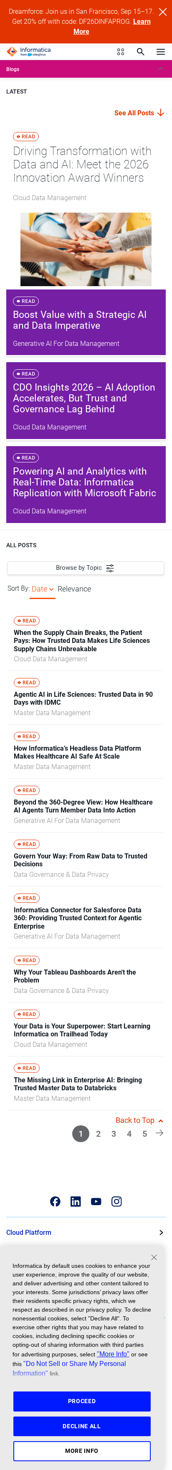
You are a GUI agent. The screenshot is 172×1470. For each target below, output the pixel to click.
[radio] (51, 589)
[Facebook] (55, 1201)
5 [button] (144, 1134)
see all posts (135, 113)
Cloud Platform (28, 1232)
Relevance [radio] (74, 588)
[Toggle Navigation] (161, 51)
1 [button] (80, 1134)
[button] (159, 1132)
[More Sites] (121, 52)
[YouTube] (96, 1201)
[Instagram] (116, 1201)
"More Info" (113, 1354)
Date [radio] (39, 588)
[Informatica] (28, 52)
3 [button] (113, 1134)
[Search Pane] (141, 52)
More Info (82, 1450)
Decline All (82, 1426)
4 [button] (129, 1134)
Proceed (82, 1401)
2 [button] (98, 1134)
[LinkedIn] (76, 1201)
